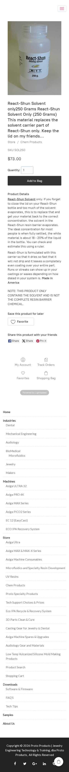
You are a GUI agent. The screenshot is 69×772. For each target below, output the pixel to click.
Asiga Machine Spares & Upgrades (27, 637)
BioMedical (13, 451)
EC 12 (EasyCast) (17, 520)
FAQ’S (10, 697)
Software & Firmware (19, 689)
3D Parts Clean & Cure (20, 619)
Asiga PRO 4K (15, 494)
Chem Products (31, 142)
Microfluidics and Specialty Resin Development (35, 568)
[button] (21, 321)
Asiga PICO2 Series (18, 511)
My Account (23, 365)
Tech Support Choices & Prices (25, 602)
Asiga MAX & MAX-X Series (23, 550)
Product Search (15, 667)
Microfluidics (17, 455)
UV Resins (12, 576)
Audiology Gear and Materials (25, 645)
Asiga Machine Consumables (24, 559)
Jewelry (11, 464)
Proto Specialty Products (22, 593)
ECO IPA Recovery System (22, 529)
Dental (10, 425)
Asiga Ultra (13, 542)
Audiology (12, 442)
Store (11, 142)
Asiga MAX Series (17, 503)
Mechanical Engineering (21, 433)
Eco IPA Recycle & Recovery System (28, 611)
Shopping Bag (46, 378)
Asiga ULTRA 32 (16, 486)
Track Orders (46, 365)
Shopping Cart (15, 676)
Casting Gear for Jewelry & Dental (27, 628)
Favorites (23, 378)
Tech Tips (12, 706)
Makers (10, 472)
